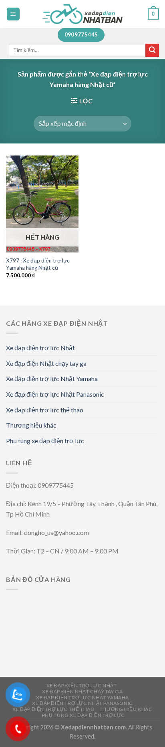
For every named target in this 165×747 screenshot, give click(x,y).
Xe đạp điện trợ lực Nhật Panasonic (55, 394)
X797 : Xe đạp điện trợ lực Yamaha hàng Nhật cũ (38, 264)
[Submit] (152, 50)
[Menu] (13, 14)
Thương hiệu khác (31, 425)
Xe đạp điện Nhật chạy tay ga (46, 363)
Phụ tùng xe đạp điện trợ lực (45, 440)
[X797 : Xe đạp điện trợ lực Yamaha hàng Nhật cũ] (42, 203)
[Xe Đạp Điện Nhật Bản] (82, 14)
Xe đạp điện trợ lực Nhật (40, 347)
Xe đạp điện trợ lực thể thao (44, 410)
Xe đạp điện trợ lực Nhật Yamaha (52, 378)
